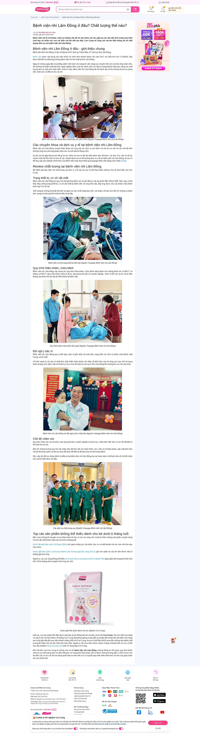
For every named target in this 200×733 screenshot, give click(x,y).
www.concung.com (54, 646)
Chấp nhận (158, 723)
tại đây (123, 161)
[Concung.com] (42, 9)
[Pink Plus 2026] (153, 46)
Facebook (139, 716)
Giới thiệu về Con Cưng (81, 691)
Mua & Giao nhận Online (82, 709)
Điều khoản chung (80, 701)
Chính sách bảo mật (80, 698)
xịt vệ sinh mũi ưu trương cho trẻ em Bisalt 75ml (85, 559)
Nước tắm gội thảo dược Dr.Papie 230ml (50, 544)
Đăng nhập (165, 2)
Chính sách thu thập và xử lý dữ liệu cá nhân (110, 724)
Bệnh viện (37, 57)
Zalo (150, 716)
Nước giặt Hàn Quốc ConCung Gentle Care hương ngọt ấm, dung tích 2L (64, 552)
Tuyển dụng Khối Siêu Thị (82, 696)
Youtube (162, 716)
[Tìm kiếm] (135, 9)
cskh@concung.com (41, 694)
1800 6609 (49, 2)
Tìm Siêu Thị (83, 2)
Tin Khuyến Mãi (79, 712)
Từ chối (158, 728)
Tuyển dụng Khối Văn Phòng (83, 693)
